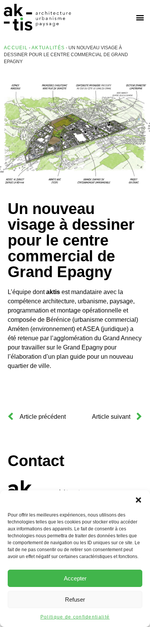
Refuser (75, 599)
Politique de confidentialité (75, 617)
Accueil (16, 47)
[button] (138, 500)
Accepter (75, 578)
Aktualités (48, 47)
